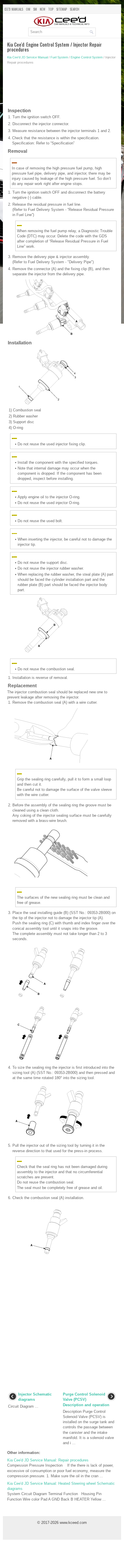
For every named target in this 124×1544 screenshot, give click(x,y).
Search (74, 9)
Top (50, 9)
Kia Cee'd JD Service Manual (27, 57)
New (42, 9)
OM (28, 9)
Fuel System (59, 57)
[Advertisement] (62, 87)
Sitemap (61, 9)
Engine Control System (87, 57)
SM (35, 9)
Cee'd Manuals (13, 9)
